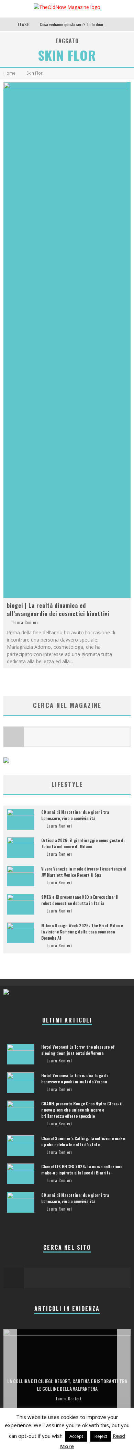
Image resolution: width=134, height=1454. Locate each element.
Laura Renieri (25, 622)
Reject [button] (100, 1436)
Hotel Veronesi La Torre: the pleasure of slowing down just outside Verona (78, 1050)
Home (9, 73)
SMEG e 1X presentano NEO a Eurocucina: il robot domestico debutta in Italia (80, 900)
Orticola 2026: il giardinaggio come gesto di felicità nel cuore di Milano (83, 843)
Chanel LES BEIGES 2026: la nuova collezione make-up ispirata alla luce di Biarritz (81, 1169)
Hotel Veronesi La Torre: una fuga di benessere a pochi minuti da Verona (74, 1078)
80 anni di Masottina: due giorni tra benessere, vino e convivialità (75, 815)
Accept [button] (76, 1436)
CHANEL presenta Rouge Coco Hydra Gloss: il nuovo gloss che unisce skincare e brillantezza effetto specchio (82, 1110)
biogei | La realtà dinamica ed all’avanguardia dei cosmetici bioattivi (58, 609)
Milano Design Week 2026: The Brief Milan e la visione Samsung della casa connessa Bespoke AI (82, 931)
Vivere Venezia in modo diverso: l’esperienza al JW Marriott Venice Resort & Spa (83, 872)
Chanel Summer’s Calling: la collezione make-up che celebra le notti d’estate (83, 1141)
